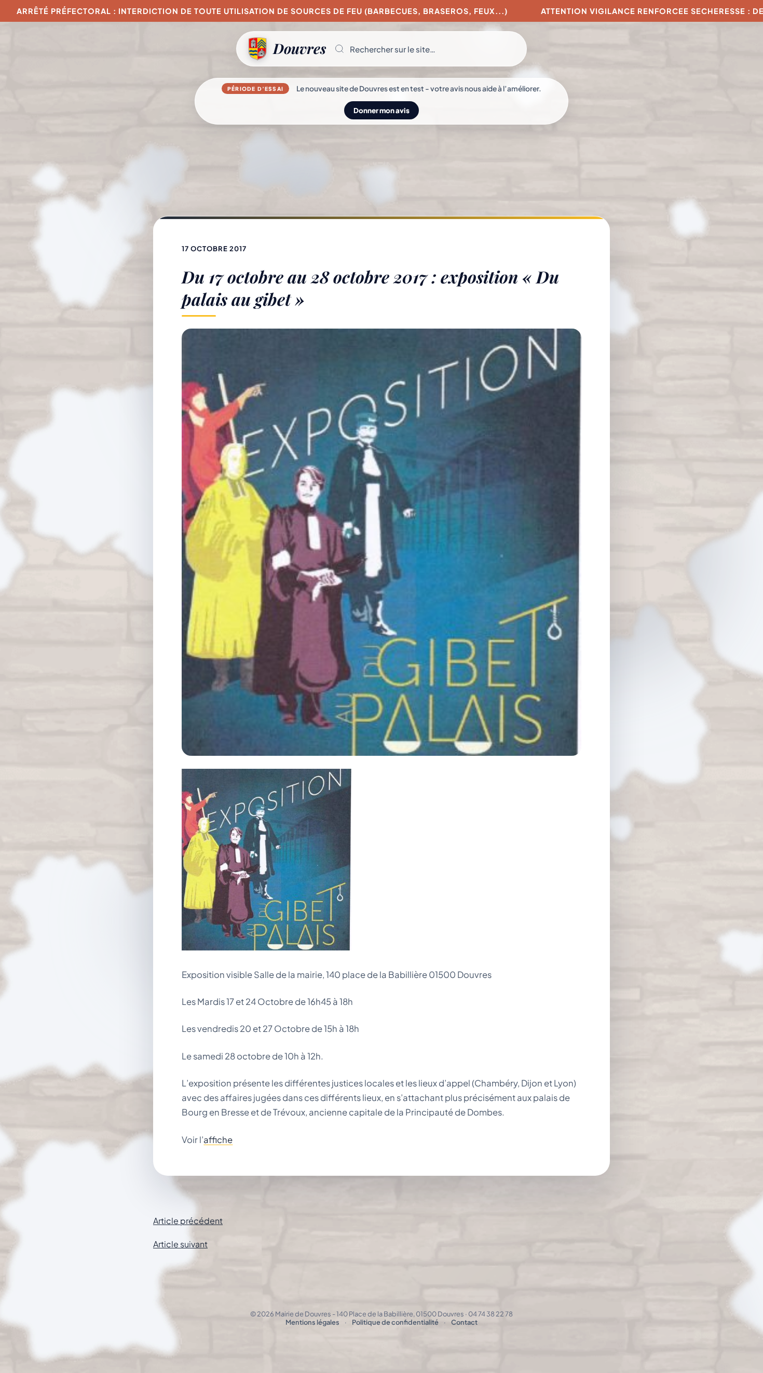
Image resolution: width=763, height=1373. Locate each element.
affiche (218, 1139)
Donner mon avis (381, 110)
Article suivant (180, 1244)
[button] (426, 48)
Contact (464, 1322)
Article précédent (188, 1220)
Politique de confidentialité (395, 1322)
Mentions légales (312, 1322)
